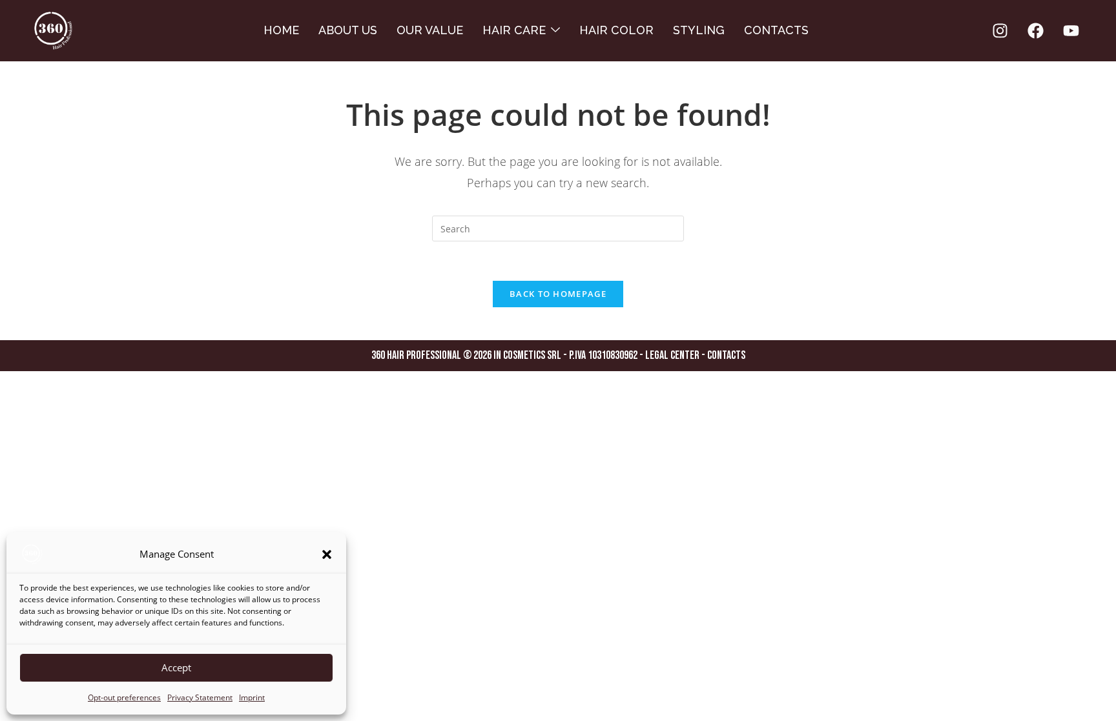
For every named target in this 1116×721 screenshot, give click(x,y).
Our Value (430, 30)
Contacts (776, 30)
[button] (326, 554)
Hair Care (514, 30)
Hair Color (616, 30)
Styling (699, 30)
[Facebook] (1035, 31)
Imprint (252, 697)
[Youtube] (1071, 31)
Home (281, 30)
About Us (347, 30)
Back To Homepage (558, 294)
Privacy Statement (199, 697)
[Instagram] (1000, 31)
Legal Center (673, 355)
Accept (176, 667)
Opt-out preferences (124, 697)
